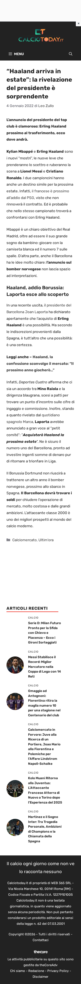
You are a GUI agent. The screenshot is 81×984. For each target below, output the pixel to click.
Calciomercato (24, 540)
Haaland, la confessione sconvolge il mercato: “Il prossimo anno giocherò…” (40, 363)
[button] (71, 54)
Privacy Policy (58, 971)
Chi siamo (17, 971)
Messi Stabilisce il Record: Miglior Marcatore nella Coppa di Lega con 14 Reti (44, 666)
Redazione (36, 971)
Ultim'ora (46, 540)
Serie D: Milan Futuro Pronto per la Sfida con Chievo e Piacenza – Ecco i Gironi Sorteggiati (44, 632)
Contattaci (41, 940)
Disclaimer (40, 977)
